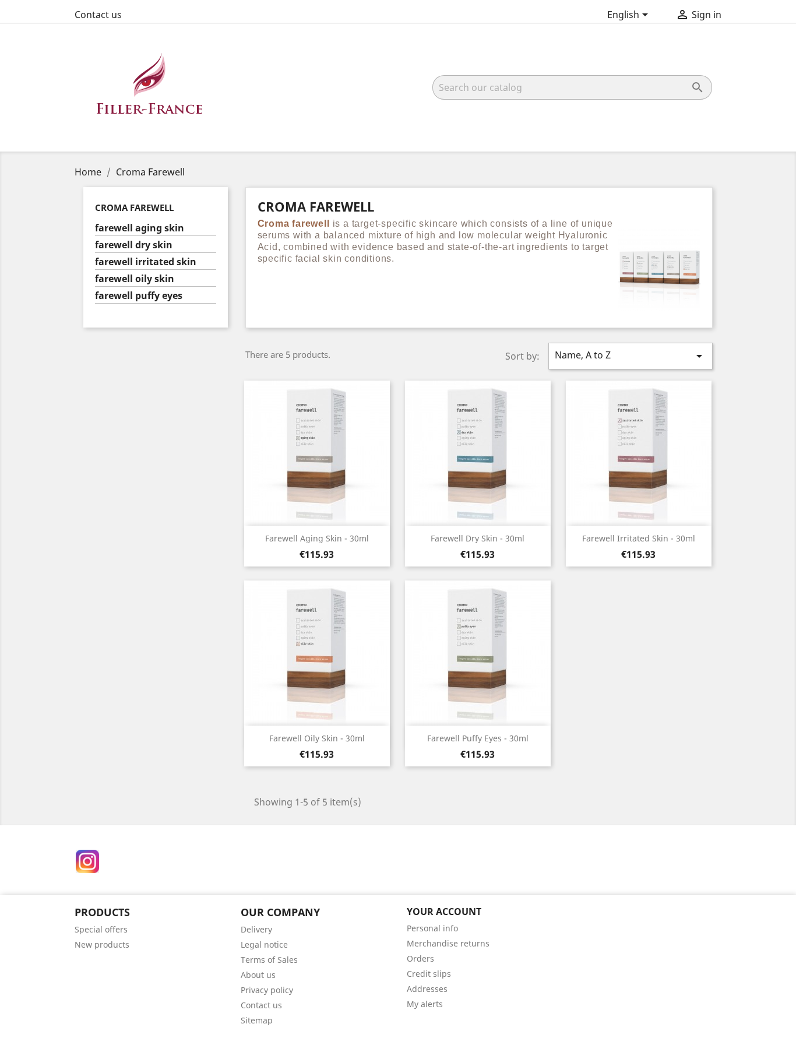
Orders (420, 958)
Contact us (98, 14)
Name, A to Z (630, 356)
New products (102, 944)
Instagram (87, 861)
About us (258, 974)
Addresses (427, 988)
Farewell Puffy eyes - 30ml (478, 738)
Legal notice (264, 944)
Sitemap (257, 1020)
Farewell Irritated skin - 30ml (638, 538)
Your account (444, 911)
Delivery (256, 929)
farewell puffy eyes (138, 296)
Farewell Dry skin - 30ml (477, 538)
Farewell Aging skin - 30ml (317, 538)
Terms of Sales (269, 959)
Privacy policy (267, 989)
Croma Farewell (134, 207)
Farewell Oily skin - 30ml (317, 738)
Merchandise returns (448, 943)
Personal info (432, 928)
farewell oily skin (134, 279)
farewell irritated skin (145, 262)
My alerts (425, 1003)
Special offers (101, 929)
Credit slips (429, 973)
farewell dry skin (133, 245)
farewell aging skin (139, 228)
